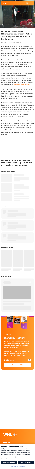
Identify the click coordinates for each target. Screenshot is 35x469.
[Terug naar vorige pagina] (3, 24)
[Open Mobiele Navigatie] (31, 3)
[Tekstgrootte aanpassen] (28, 24)
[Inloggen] (27, 3)
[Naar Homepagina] (5, 3)
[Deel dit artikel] (32, 24)
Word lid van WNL (17, 365)
